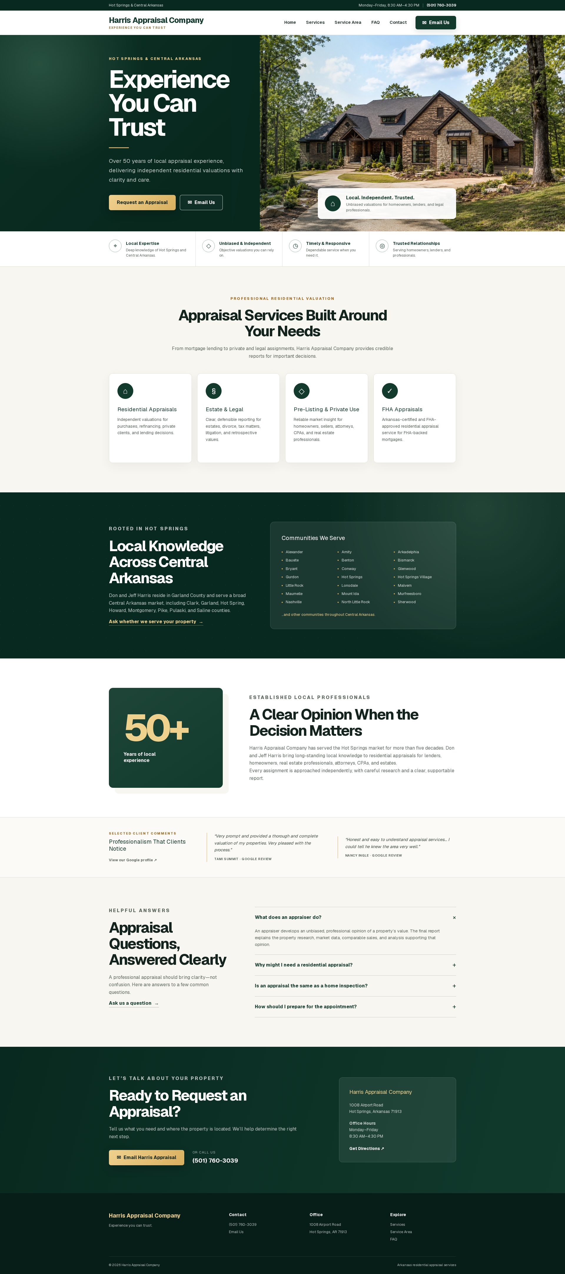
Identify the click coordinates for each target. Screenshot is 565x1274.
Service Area (348, 22)
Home (290, 22)
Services (315, 22)
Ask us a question (134, 1003)
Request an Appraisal (142, 202)
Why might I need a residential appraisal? (355, 964)
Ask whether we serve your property (156, 621)
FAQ (375, 22)
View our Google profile (133, 860)
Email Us (435, 22)
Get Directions (366, 1148)
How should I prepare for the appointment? (355, 1006)
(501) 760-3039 (441, 5)
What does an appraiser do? (355, 917)
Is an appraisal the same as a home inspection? (355, 985)
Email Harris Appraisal (146, 1157)
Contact (398, 22)
